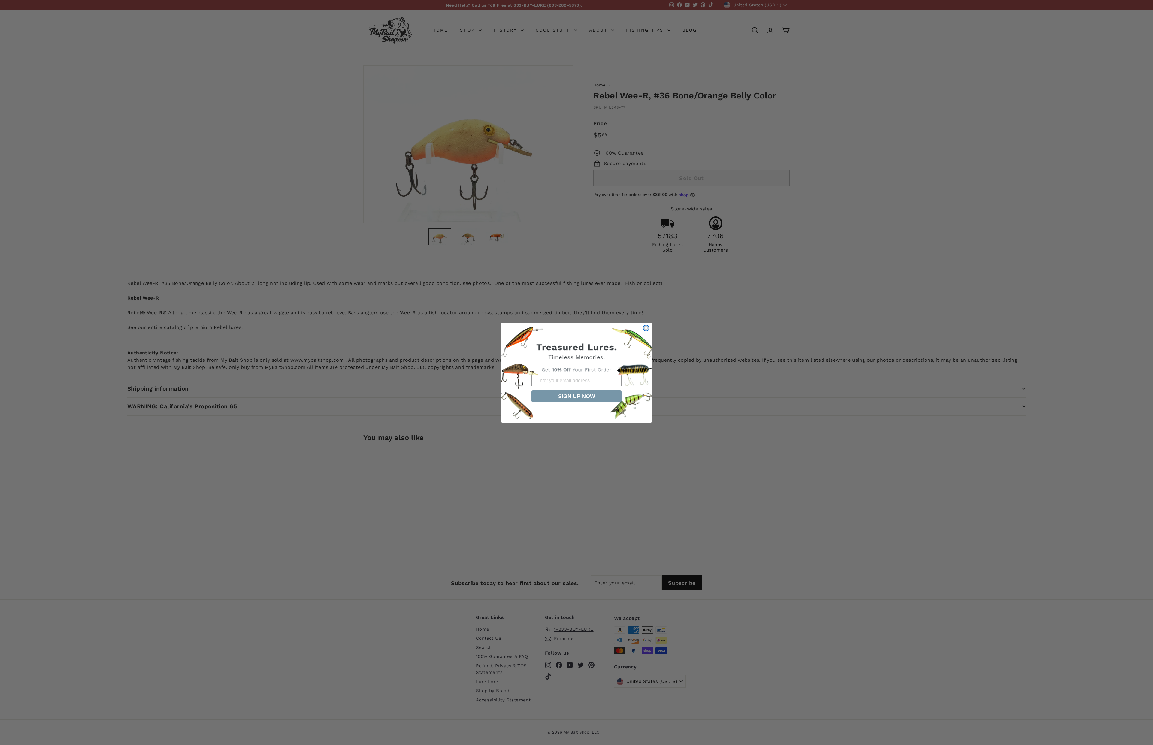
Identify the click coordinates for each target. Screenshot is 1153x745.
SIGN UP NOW (576, 396)
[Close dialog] (646, 328)
